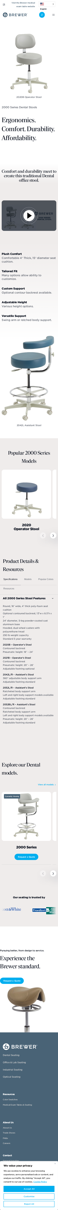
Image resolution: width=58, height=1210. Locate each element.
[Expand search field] (42, 15)
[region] (29, 1185)
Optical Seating (11, 1077)
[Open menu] (53, 14)
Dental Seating (11, 1055)
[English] (47, 4)
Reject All (29, 1204)
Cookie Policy (40, 1182)
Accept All (29, 1189)
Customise (29, 1196)
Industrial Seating (12, 1069)
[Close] (55, 1163)
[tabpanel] (28, 661)
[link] (26, 502)
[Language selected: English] (47, 4)
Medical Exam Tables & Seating (17, 1105)
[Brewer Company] (15, 14)
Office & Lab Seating (14, 1062)
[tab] (10, 580)
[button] (53, 535)
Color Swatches (10, 1099)
